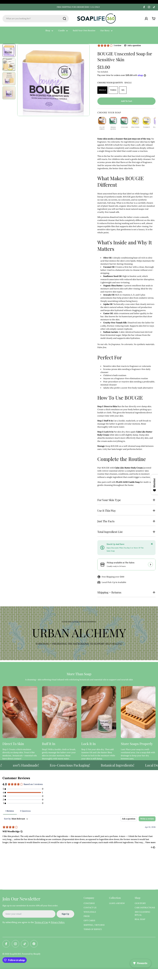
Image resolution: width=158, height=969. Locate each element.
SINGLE (102, 90)
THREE (113, 90)
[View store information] (150, 564)
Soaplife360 (15, 954)
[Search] (64, 18)
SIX (122, 90)
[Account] (146, 18)
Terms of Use (41, 922)
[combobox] (35, 18)
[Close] (152, 544)
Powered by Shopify (31, 954)
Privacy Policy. (58, 922)
